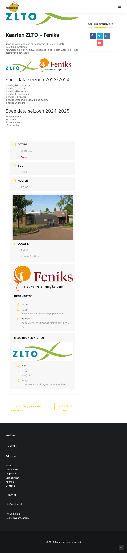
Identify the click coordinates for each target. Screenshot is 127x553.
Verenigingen (12, 477)
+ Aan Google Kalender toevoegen (26, 408)
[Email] (100, 43)
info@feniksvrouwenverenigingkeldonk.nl (42, 313)
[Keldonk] (13, 6)
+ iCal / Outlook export (67, 408)
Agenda (10, 481)
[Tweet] (100, 36)
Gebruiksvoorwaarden (17, 517)
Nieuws (9, 465)
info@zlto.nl (27, 375)
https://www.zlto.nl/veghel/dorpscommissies (44, 384)
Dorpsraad (11, 473)
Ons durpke (12, 469)
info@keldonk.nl (14, 504)
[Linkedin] (107, 36)
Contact (10, 485)
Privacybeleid (13, 513)
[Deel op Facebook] (93, 36)
